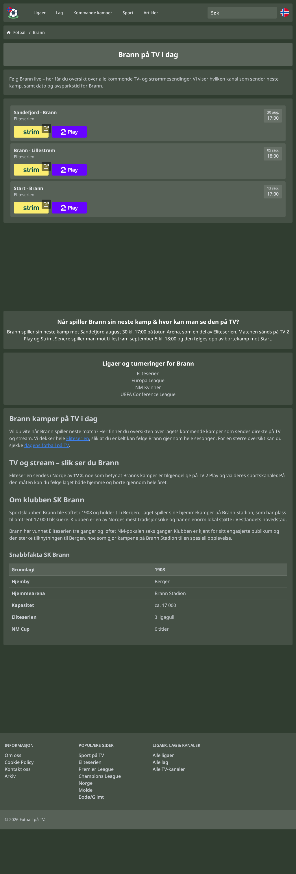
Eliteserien (148, 373)
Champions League (100, 776)
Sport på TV (91, 755)
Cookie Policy (19, 762)
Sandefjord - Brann (35, 112)
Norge (85, 783)
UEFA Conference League (148, 394)
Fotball (20, 32)
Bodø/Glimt (91, 797)
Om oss (13, 755)
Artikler (151, 12)
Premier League (96, 769)
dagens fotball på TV (46, 445)
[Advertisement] (148, 266)
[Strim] (31, 132)
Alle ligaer (163, 755)
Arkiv (10, 776)
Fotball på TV (32, 819)
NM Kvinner (148, 387)
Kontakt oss (18, 769)
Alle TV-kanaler (169, 769)
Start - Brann (28, 188)
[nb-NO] (12, 13)
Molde (85, 790)
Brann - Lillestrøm (34, 150)
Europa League (148, 380)
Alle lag (160, 762)
